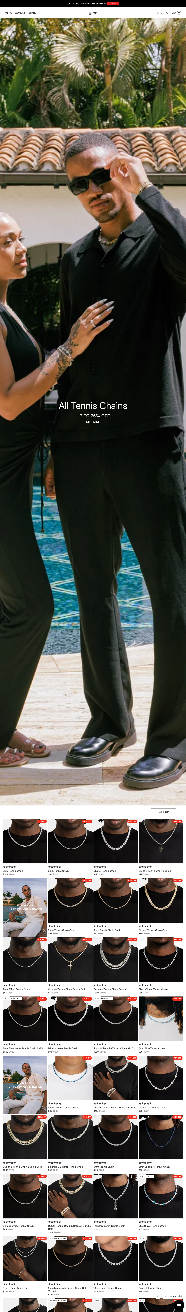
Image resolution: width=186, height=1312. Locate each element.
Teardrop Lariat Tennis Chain (109, 1225)
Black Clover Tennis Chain (153, 989)
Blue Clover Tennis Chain (153, 1225)
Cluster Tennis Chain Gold (153, 930)
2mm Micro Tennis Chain (17, 989)
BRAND (32, 12)
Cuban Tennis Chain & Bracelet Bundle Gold (69, 1227)
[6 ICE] (93, 13)
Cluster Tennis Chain (105, 870)
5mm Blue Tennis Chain (152, 1048)
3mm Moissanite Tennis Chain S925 (23, 1048)
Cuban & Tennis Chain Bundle (109, 989)
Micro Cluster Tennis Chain (63, 1048)
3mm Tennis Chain (58, 870)
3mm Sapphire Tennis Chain (154, 1166)
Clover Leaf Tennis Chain (152, 1107)
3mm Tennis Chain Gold (106, 930)
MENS (8, 12)
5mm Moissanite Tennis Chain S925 (113, 1048)
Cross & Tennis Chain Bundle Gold (67, 989)
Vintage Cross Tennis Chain (18, 1225)
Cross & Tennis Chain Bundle (155, 870)
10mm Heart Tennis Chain (107, 1288)
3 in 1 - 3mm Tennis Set (15, 1288)
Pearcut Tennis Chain (150, 1288)
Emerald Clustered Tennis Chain (66, 1166)
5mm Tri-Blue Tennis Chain (63, 1107)
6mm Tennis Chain (103, 1166)
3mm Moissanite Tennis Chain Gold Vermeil (67, 1290)
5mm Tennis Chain (13, 870)
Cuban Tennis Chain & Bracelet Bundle (114, 1107)
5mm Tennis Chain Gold (61, 930)
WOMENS (20, 12)
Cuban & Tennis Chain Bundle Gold (22, 1166)
